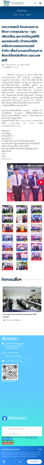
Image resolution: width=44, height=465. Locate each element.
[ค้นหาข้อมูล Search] (35, 3)
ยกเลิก (20, 462)
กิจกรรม (22, 15)
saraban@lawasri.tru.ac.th (14, 361)
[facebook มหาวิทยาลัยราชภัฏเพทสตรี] (5, 418)
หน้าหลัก (15, 15)
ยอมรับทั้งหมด (34, 462)
